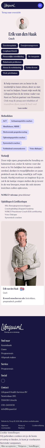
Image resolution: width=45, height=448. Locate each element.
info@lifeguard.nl (8, 409)
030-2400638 (8, 405)
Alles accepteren (8, 446)
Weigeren (22, 446)
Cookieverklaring (38, 426)
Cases (3, 350)
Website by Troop (7, 421)
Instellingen (34, 446)
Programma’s (7, 354)
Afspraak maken (8, 358)
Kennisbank (6, 346)
